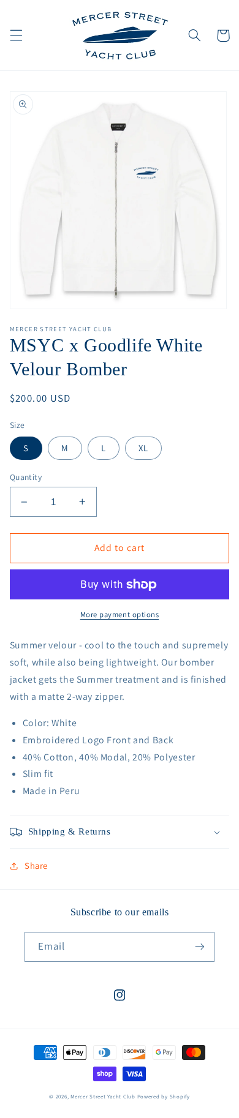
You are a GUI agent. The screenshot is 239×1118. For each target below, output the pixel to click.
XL (143, 448)
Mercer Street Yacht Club (102, 1096)
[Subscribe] (200, 947)
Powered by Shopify (163, 1096)
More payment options (119, 614)
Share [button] (36, 865)
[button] (16, 35)
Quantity (26, 476)
